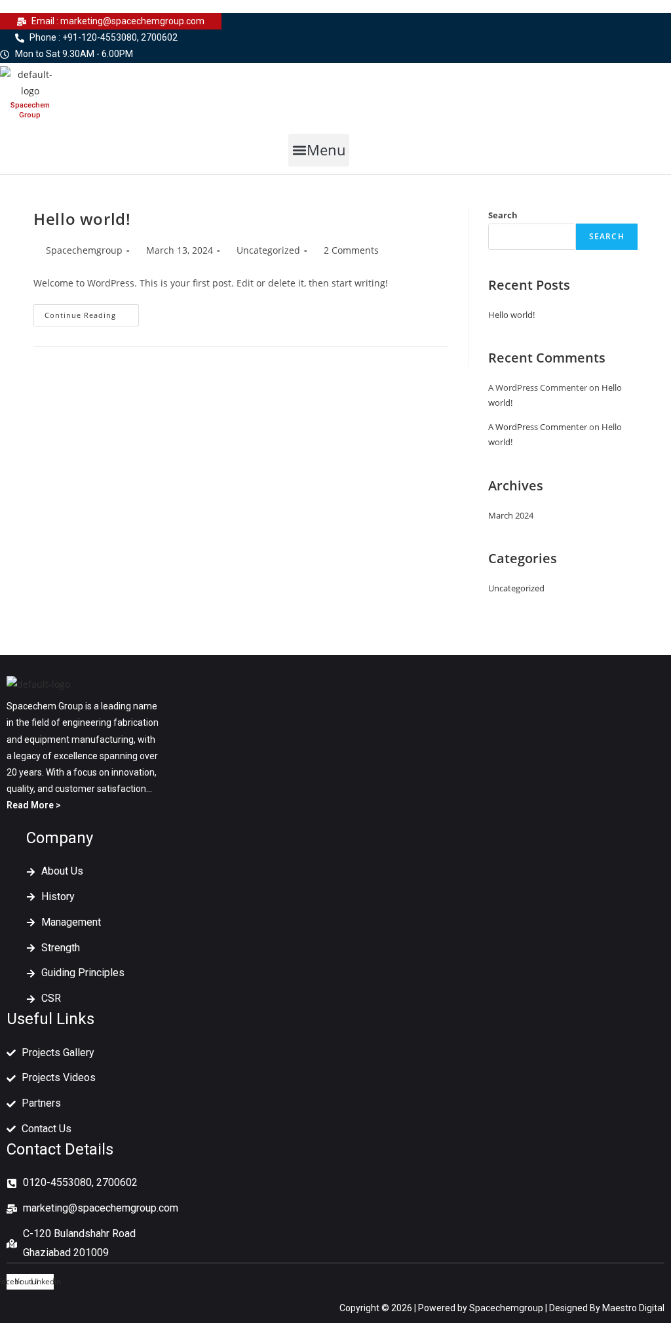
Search (503, 215)
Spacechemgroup (84, 250)
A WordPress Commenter (537, 427)
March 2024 (510, 515)
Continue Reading (92, 317)
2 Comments (351, 250)
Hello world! (81, 218)
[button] (318, 150)
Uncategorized (268, 250)
